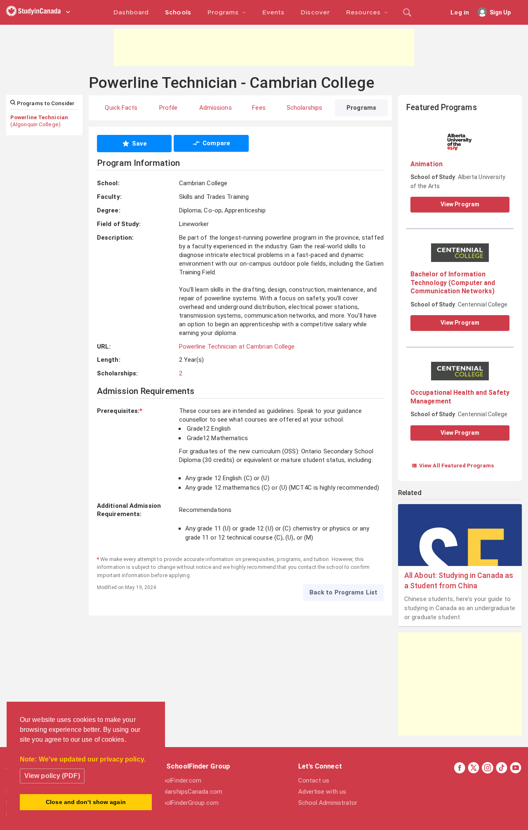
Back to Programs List (343, 592)
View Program (460, 204)
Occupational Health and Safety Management (459, 397)
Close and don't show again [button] (86, 802)
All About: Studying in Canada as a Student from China (458, 580)
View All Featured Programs (452, 465)
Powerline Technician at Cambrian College (237, 346)
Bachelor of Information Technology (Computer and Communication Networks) (452, 282)
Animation (426, 164)
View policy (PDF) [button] (52, 775)
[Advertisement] (264, 47)
